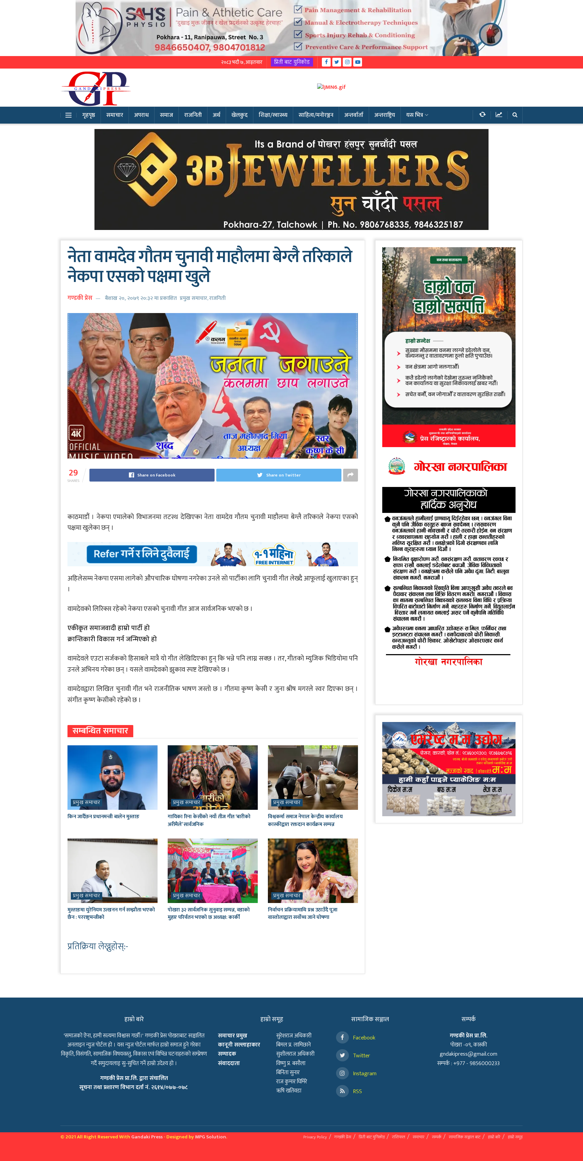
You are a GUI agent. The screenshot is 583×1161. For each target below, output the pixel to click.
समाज (166, 115)
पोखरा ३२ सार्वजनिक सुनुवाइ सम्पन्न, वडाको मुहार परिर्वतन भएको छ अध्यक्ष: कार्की (209, 913)
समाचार (114, 115)
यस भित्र (414, 115)
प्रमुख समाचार (193, 298)
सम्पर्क (436, 1137)
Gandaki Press (147, 1137)
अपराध (141, 115)
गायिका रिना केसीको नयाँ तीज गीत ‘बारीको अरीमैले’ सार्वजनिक (209, 820)
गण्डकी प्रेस (79, 298)
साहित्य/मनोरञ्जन (316, 115)
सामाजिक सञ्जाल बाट (464, 1137)
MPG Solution (210, 1137)
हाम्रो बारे (494, 1137)
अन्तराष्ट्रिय (384, 115)
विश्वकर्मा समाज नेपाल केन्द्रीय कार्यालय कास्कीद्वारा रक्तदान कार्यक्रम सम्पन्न (305, 820)
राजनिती (193, 115)
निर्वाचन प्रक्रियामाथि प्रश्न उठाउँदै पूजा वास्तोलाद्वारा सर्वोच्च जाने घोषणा (302, 913)
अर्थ (216, 115)
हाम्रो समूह (515, 1137)
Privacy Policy (315, 1137)
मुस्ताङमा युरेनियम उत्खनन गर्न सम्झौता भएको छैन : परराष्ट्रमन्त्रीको (111, 913)
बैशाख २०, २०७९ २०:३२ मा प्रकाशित (141, 298)
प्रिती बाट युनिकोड (292, 62)
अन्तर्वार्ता (353, 115)
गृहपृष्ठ (88, 115)
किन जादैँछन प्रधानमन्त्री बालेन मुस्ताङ (103, 816)
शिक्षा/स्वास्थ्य (273, 115)
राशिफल (398, 1137)
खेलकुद (239, 115)
